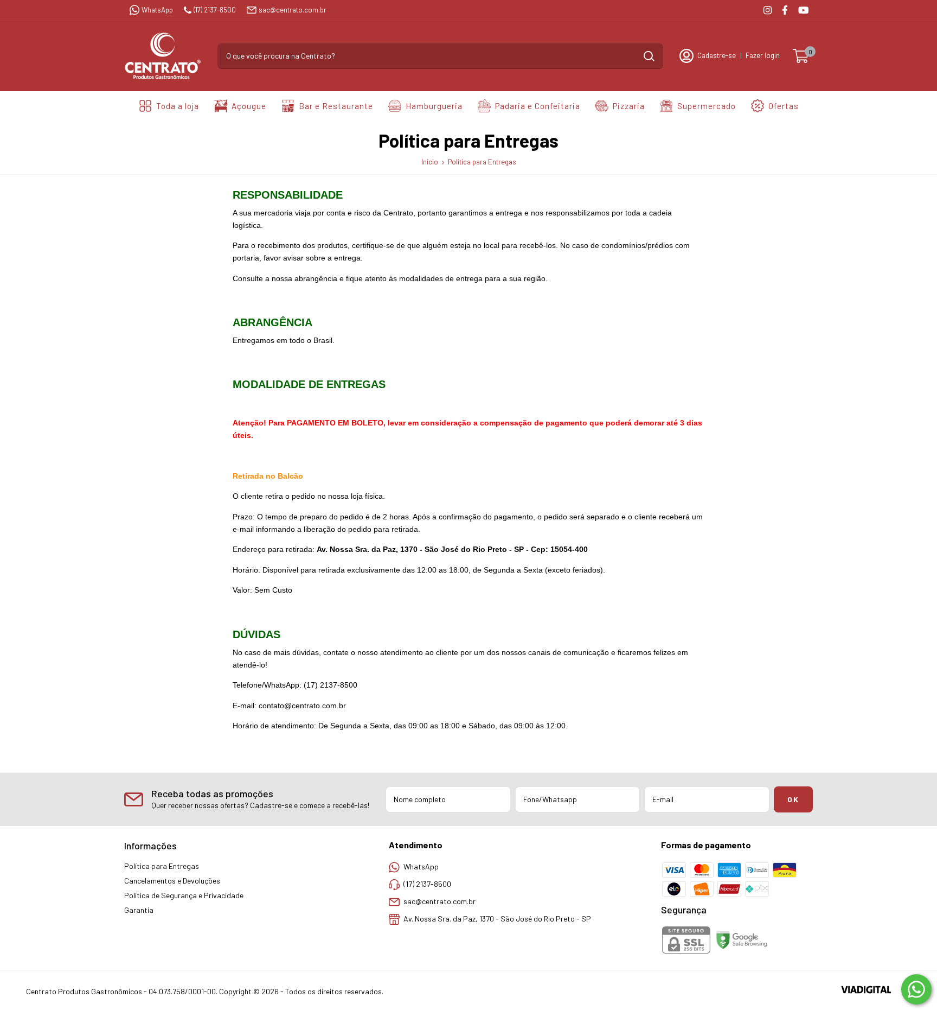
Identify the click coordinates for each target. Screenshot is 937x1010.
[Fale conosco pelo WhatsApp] (916, 989)
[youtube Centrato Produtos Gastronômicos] (803, 10)
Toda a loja (177, 106)
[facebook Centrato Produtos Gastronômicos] (785, 10)
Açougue (249, 106)
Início (429, 161)
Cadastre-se (716, 55)
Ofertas (783, 106)
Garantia (138, 909)
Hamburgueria (434, 106)
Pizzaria (629, 106)
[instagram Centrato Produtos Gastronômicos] (767, 10)
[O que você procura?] (649, 56)
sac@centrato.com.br (292, 9)
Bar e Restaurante (336, 106)
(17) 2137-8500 (215, 9)
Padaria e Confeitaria (537, 106)
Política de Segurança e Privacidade (183, 895)
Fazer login (763, 55)
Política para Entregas (161, 866)
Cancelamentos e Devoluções (172, 880)
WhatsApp (157, 9)
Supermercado (706, 106)
